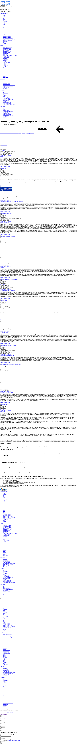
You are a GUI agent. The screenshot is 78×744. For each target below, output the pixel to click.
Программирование (4, 13)
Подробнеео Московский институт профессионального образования (11, 201)
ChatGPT (4, 42)
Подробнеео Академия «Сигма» (5, 332)
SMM (4, 109)
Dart (3, 26)
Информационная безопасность (9, 85)
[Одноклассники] (2, 489)
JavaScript (4, 16)
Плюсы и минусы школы (5, 166)
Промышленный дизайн (7, 50)
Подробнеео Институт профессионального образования (9, 374)
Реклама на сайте (3, 714)
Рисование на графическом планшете (10, 55)
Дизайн (1, 45)
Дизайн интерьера (6, 52)
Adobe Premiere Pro (6, 65)
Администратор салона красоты (9, 104)
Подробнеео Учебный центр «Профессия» (6, 245)
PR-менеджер (5, 116)
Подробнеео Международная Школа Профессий (7, 290)
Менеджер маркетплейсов (8, 111)
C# (3, 18)
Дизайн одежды (6, 53)
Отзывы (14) (2, 409)
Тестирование (5, 41)
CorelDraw (5, 69)
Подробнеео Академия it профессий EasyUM (7, 355)
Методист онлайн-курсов (8, 99)
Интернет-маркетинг (7, 110)
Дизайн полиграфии (7, 51)
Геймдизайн (5, 58)
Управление (2, 90)
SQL (4, 31)
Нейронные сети (6, 87)
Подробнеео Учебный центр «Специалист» (6, 392)
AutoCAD (5, 66)
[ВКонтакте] (0, 489)
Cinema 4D (5, 68)
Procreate (4, 71)
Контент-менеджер (6, 113)
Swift (4, 23)
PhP (3, 17)
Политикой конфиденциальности (13, 740)
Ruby (4, 25)
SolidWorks (5, 75)
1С (3, 27)
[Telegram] (6, 489)
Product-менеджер (6, 98)
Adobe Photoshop (6, 64)
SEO (4, 108)
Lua (3, 29)
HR (3, 92)
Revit (4, 72)
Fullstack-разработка (7, 37)
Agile (4, 96)
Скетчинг (5, 60)
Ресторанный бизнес (7, 102)
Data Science (5, 88)
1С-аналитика (5, 82)
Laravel (4, 35)
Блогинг (4, 118)
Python (4, 15)
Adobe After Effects (6, 62)
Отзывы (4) (2, 150)
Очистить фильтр (3, 725)
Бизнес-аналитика (6, 84)
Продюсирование (6, 100)
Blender (4, 67)
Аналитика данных (6, 83)
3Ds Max (4, 61)
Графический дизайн (7, 48)
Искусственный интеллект (8, 86)
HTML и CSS (5, 28)
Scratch (4, 30)
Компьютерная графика (7, 47)
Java (3, 20)
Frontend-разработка (7, 36)
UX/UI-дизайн (5, 77)
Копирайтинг (5, 112)
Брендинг (5, 117)
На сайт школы (3, 155)
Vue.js (4, 512)
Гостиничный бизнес (7, 103)
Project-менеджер (6, 97)
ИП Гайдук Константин (10, 712)
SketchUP (4, 552)
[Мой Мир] (3, 489)
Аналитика (2, 79)
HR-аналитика (5, 93)
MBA (4, 94)
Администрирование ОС (8, 40)
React (4, 32)
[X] (4, 489)
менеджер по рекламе (65, 458)
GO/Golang (5, 24)
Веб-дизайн (5, 54)
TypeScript (5, 21)
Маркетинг (2, 106)
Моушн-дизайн (6, 57)
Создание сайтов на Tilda (8, 38)
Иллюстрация (5, 59)
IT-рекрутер (5, 95)
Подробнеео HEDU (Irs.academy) (5, 222)
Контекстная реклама (7, 114)
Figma (4, 70)
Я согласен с (11, 740)
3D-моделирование (6, 56)
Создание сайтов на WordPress (9, 39)
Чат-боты (4, 43)
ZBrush (4, 76)
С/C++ (4, 19)
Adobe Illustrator (6, 63)
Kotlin (4, 22)
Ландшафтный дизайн (7, 49)
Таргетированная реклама (8, 115)
